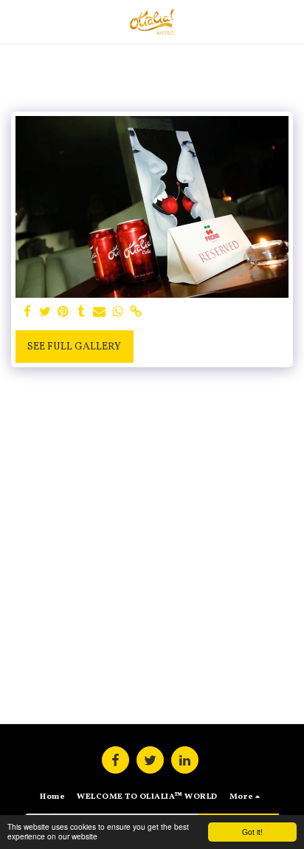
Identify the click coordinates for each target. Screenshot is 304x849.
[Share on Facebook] (27, 312)
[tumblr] (82, 312)
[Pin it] (63, 312)
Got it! (252, 831)
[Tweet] (45, 312)
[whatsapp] (118, 312)
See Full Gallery (74, 347)
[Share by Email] (99, 312)
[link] (135, 312)
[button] (16, 21)
